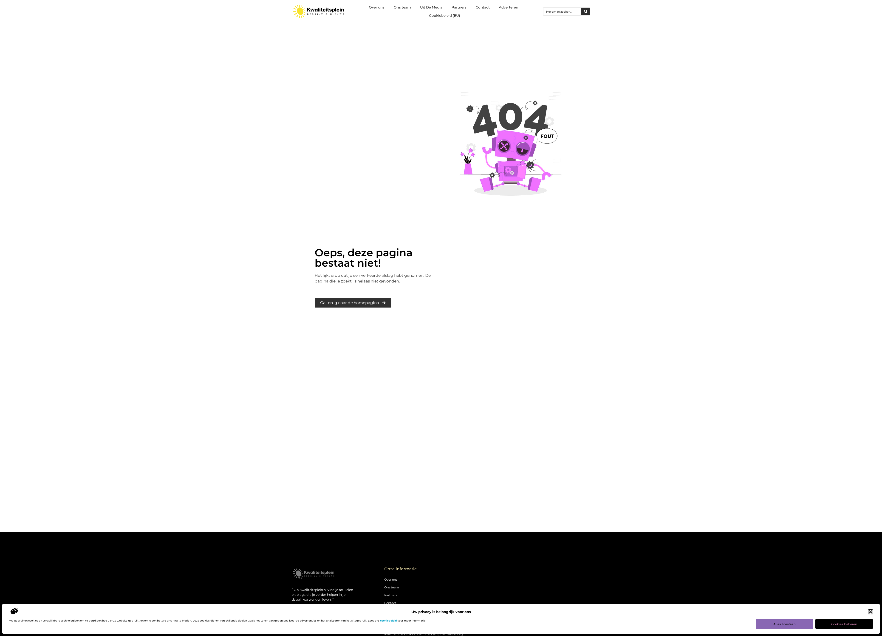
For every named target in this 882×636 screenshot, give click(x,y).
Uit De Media (431, 7)
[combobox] (562, 11)
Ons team (402, 7)
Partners (459, 7)
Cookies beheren (844, 624)
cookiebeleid (388, 620)
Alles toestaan (784, 624)
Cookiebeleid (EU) (444, 15)
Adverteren (508, 7)
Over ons (376, 7)
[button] (870, 612)
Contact (483, 7)
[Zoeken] (585, 11)
